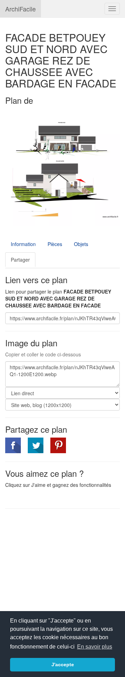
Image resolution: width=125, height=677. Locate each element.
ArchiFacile (20, 8)
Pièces (55, 243)
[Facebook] (13, 445)
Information (23, 243)
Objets (81, 243)
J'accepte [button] (62, 664)
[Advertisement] (63, 564)
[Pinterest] (58, 445)
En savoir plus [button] (94, 647)
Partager (20, 259)
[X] (35, 445)
